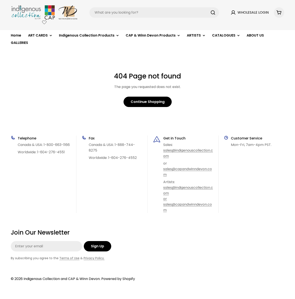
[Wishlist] (44, 22)
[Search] (213, 12)
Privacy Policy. (94, 258)
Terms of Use (69, 258)
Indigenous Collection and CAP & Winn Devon (62, 278)
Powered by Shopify (118, 278)
